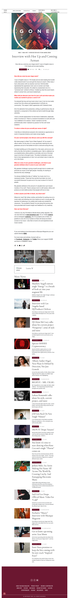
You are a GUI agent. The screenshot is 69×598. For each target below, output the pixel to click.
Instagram (26, 239)
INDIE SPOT (5, 11)
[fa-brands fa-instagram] (31, 580)
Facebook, (19, 239)
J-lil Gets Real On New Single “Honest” (42, 415)
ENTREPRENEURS (25, 590)
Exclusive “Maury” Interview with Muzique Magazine (42, 515)
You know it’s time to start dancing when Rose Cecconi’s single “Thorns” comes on (43, 446)
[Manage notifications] (4, 593)
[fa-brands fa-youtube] (37, 580)
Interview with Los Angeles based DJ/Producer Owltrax (41, 306)
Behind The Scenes (41, 588)
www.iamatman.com (32, 215)
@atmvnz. (28, 217)
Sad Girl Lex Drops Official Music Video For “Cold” (43, 497)
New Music (32, 588)
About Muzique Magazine (22, 586)
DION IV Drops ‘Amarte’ (43, 429)
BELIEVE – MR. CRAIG (43, 382)
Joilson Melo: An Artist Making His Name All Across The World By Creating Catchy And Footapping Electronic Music (42, 472)
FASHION (33, 590)
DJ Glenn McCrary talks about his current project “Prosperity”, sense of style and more (43, 326)
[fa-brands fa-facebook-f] (34, 580)
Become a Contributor (55, 11)
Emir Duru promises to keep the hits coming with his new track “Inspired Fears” (43, 551)
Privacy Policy (35, 586)
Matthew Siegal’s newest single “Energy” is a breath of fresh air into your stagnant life (43, 287)
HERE (25, 233)
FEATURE (26, 588)
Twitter (35, 239)
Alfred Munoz (45, 318)
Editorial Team (42, 11)
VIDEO (34, 10)
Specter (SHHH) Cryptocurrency (39, 345)
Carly (42, 280)
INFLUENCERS (17, 10)
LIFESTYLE (26, 10)
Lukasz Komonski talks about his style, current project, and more (42, 398)
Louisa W (47, 69)
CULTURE (50, 588)
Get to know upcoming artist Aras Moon (42, 533)
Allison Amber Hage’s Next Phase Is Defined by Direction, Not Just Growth (43, 365)
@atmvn (50, 215)
